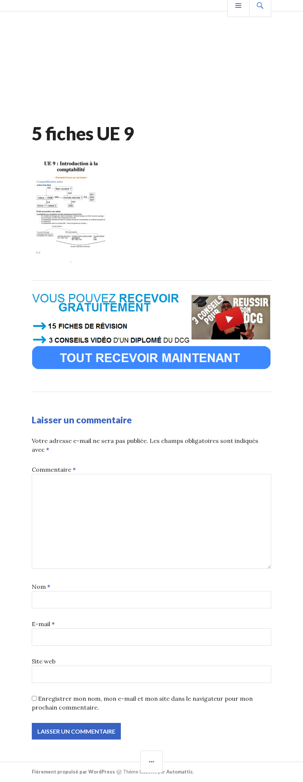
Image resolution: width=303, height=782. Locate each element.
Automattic (179, 772)
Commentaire (54, 469)
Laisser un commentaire (82, 419)
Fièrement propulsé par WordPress (73, 772)
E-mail (43, 624)
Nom (41, 586)
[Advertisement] (151, 67)
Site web (43, 661)
